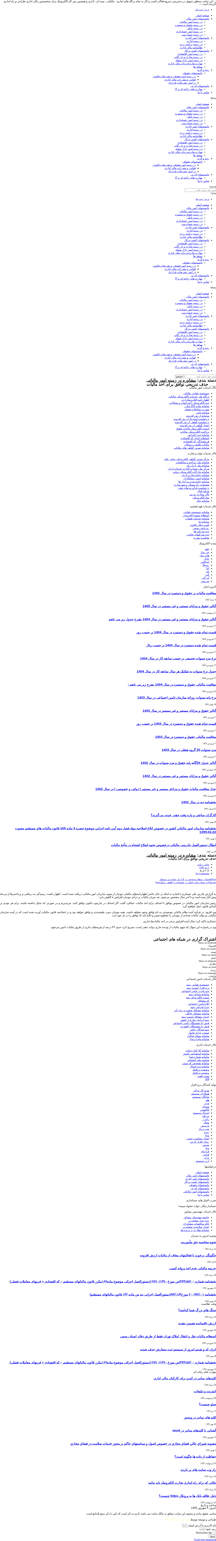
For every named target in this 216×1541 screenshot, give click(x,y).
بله (207, 571)
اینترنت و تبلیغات (205, 1391)
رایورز (205, 1119)
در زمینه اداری (194, 41)
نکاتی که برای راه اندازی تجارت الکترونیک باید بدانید (182, 1482)
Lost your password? (205, 1539)
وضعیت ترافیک (201, 1069)
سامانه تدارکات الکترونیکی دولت (191, 472)
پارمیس (205, 1125)
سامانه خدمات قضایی (197, 518)
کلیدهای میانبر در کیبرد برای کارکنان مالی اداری (185, 1378)
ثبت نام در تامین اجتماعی (195, 991)
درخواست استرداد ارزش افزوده (191, 419)
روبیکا (206, 565)
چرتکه (205, 1116)
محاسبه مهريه (201, 537)
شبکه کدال (203, 491)
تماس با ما (203, 92)
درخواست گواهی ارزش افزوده (192, 422)
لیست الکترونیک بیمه (197, 997)
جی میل (204, 552)
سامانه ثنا (204, 521)
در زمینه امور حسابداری (189, 31)
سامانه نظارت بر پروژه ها (195, 1230)
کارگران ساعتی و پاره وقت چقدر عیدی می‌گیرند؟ (183, 815)
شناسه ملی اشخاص (198, 1060)
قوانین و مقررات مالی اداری (180, 79)
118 (207, 1079)
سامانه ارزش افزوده (197, 415)
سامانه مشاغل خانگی (197, 1013)
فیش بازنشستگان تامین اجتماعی (191, 1023)
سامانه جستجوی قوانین (196, 512)
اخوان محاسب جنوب (197, 1138)
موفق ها (197, 66)
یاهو (207, 549)
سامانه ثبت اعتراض (198, 435)
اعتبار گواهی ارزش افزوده (194, 425)
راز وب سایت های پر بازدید (198, 1469)
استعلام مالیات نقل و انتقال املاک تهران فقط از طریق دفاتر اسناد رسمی (168, 1336)
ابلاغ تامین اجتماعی (198, 1003)
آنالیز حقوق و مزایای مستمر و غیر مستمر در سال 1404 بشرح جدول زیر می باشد (162, 619)
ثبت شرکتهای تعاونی (197, 534)
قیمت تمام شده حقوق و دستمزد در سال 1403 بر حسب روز (176, 723)
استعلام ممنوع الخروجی (196, 515)
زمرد (206, 1132)
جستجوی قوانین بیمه (197, 984)
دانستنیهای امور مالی (197, 18)
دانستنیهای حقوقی (192, 73)
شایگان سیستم (200, 1096)
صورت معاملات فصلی (196, 409)
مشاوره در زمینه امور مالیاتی (171, 380)
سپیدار (205, 1106)
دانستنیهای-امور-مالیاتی (196, 1191)
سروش (205, 581)
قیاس (206, 1154)
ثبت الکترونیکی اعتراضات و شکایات (189, 403)
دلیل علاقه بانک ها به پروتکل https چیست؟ (187, 1496)
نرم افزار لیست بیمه (197, 987)
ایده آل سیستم (201, 1112)
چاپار (206, 558)
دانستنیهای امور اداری (197, 37)
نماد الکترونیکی (200, 497)
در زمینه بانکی (194, 28)
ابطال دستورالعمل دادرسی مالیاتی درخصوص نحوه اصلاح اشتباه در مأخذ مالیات (163, 845)
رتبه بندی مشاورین (198, 1220)
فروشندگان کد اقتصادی (196, 441)
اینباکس (205, 561)
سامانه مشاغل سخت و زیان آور (191, 1010)
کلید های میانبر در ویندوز (200, 1417)
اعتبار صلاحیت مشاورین (195, 1227)
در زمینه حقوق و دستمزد (188, 25)
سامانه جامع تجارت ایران (195, 475)
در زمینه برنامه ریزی (190, 44)
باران (206, 1157)
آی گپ (205, 577)
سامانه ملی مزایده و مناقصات (192, 462)
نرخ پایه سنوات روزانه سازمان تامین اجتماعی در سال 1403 (176, 697)
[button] (108, 98)
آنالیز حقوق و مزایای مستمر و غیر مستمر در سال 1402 (179, 776)
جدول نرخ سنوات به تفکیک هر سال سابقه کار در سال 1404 (176, 671)
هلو (207, 1100)
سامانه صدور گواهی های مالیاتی (191, 447)
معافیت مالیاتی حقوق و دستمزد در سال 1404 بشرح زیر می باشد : (172, 684)
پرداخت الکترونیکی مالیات (194, 431)
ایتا (207, 568)
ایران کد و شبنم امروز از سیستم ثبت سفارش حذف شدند (178, 1349)
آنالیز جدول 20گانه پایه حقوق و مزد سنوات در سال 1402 (178, 763)
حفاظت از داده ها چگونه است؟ (195, 1456)
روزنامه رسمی (201, 528)
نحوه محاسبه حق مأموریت (198, 1242)
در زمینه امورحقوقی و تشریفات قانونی (174, 76)
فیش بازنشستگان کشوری (194, 1026)
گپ (207, 574)
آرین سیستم (202, 1161)
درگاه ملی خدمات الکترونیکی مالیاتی (188, 396)
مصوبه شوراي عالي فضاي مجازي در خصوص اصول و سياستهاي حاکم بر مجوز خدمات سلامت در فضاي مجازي (143, 1443)
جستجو (179, 376)
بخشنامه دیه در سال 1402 (198, 802)
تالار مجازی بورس (199, 494)
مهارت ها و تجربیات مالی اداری (185, 63)
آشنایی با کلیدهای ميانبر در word (194, 1430)
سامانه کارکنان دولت (197, 1050)
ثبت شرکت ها (201, 531)
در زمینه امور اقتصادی (190, 53)
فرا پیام (205, 1151)
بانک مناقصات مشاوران (196, 1223)
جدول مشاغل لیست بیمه (195, 1016)
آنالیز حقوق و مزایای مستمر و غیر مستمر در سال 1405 (179, 606)
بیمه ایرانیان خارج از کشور (194, 1020)
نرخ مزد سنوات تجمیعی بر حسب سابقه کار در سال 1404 (178, 658)
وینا (207, 1148)
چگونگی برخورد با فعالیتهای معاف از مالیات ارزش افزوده (178, 1255)
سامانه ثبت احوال (199, 1066)
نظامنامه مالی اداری (191, 47)
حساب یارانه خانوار (198, 1032)
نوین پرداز (203, 1128)
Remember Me (204, 1533)
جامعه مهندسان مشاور (196, 1217)
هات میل (204, 555)
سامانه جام (203, 500)
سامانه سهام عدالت (198, 1036)
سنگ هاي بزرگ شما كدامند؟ (197, 1310)
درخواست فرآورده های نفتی (193, 488)
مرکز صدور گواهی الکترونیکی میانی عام (186, 459)
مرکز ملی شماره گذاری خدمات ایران (188, 468)
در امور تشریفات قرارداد (182, 82)
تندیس (205, 1145)
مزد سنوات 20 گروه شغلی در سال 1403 (189, 750)
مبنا (207, 1135)
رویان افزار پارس (199, 1141)
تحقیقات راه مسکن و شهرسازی (191, 484)
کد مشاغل (203, 1000)
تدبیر (206, 1103)
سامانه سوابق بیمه (199, 994)
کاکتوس (204, 1109)
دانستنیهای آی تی (200, 86)
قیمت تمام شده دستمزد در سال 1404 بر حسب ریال (181, 645)
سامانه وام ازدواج (199, 1039)
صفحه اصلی (202, 15)
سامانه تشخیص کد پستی (195, 1063)
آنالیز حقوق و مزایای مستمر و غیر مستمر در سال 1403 (179, 710)
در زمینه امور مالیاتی (190, 21)
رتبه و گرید (203, 69)
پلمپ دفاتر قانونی (199, 525)
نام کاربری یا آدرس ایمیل (202, 1525)
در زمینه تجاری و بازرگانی (188, 57)
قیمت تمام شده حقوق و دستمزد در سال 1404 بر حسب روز (176, 632)
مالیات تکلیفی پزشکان (196, 444)
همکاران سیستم (200, 1093)
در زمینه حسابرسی (191, 34)
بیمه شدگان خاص (199, 1029)
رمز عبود (211, 1529)
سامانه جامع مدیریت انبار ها (193, 481)
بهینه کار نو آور (201, 1090)
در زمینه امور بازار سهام (189, 60)
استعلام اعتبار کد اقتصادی (194, 438)
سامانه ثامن (202, 412)
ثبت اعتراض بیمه (200, 1007)
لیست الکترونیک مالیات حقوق (192, 428)
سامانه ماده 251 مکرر (196, 406)
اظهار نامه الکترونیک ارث (195, 399)
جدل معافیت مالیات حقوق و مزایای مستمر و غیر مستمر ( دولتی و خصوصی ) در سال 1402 (155, 789)
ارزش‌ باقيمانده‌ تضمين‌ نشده (197, 1323)
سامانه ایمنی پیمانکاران (196, 478)
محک (206, 1122)
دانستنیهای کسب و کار (196, 50)
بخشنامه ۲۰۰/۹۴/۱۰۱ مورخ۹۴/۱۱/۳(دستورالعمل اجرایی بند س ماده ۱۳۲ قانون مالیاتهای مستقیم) (153, 1294)
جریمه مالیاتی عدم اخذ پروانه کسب (192, 1268)
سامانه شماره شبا (199, 1056)
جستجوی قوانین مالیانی (196, 393)
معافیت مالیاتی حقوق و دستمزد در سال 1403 (185, 737)
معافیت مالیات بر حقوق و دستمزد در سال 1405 (184, 593)
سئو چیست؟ (207, 1404)
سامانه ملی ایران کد (198, 465)
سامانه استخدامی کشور (196, 1053)
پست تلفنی (203, 1076)
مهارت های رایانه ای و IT (188, 89)
